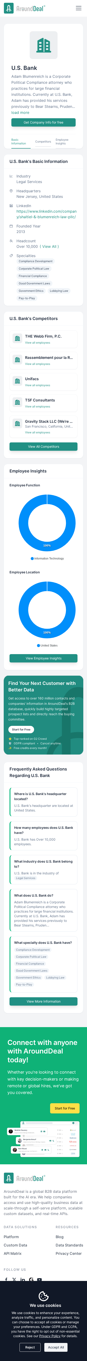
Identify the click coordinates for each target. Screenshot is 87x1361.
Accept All (56, 1347)
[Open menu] (78, 8)
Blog (60, 1236)
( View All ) (49, 246)
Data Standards (69, 1245)
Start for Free (21, 729)
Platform (11, 1236)
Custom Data (15, 1245)
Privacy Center (69, 1253)
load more (20, 112)
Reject (30, 1347)
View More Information (44, 1001)
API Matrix (13, 1253)
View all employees (37, 342)
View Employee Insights (43, 658)
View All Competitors (43, 446)
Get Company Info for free (43, 122)
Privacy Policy (50, 1336)
